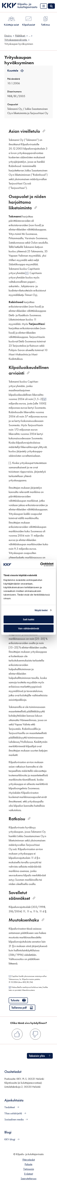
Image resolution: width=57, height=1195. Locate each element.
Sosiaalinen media (14, 1119)
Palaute (28, 1164)
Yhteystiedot (28, 1159)
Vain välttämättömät (28, 628)
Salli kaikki (28, 619)
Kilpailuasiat (28, 24)
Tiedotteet (10, 1107)
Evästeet (28, 1173)
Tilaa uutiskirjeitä (13, 1113)
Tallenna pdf (19, 1008)
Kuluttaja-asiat (11, 24)
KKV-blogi (10, 1139)
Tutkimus (45, 24)
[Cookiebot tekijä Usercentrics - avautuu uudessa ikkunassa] (41, 564)
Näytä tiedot (41, 610)
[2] (44, 399)
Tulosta (15, 1000)
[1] (26, 273)
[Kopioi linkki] (43, 131)
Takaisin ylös (37, 1056)
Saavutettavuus (28, 1178)
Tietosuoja (28, 1169)
